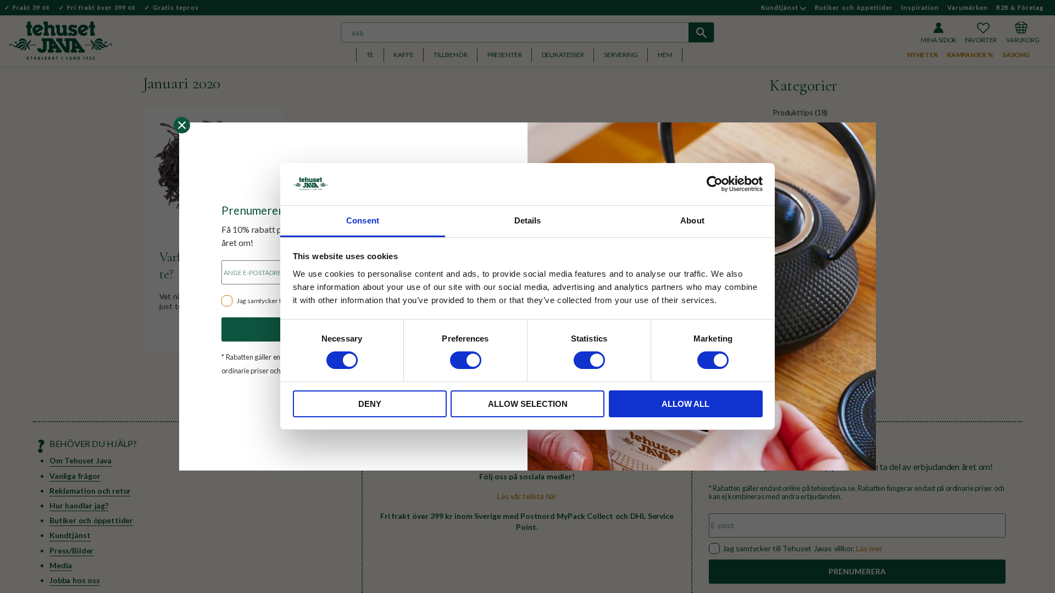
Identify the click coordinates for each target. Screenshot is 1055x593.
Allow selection (528, 404)
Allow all (685, 404)
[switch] (465, 360)
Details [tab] (527, 220)
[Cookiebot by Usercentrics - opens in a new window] (715, 184)
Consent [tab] (362, 220)
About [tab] (692, 220)
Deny (369, 404)
